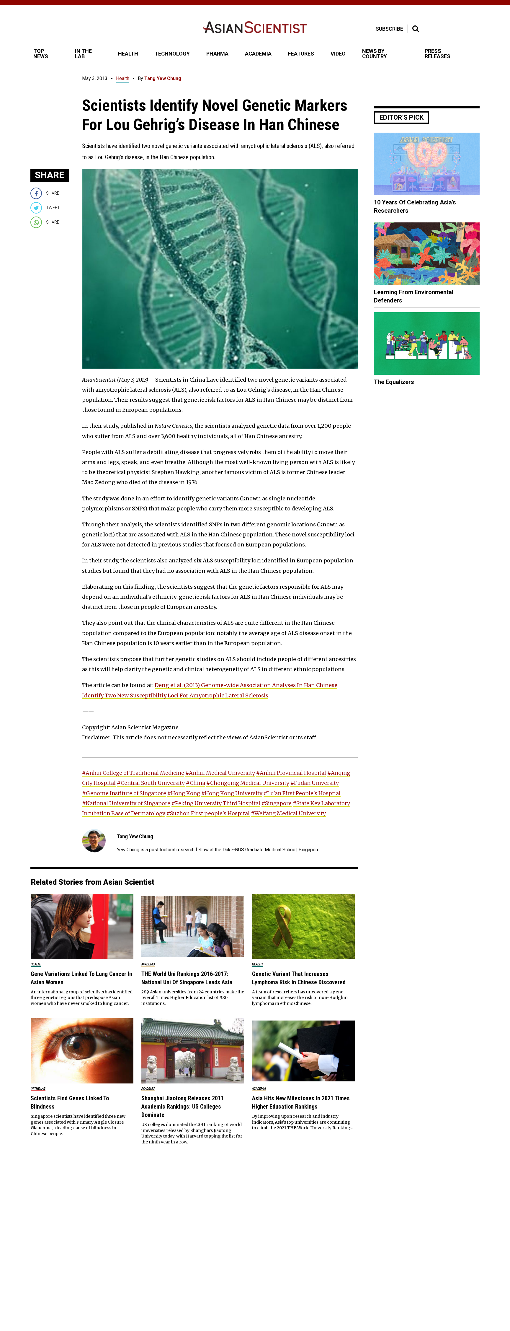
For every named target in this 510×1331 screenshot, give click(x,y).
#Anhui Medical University (220, 772)
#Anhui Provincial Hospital (291, 772)
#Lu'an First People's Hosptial (302, 793)
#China (195, 783)
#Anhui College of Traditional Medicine (133, 772)
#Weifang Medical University (288, 813)
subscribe (389, 29)
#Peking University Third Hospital (215, 803)
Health (122, 78)
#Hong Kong (183, 793)
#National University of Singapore (126, 803)
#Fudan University (314, 783)
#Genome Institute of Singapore (124, 793)
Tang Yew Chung (162, 78)
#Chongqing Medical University (247, 783)
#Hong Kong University (231, 793)
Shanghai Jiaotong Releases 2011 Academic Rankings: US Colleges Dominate (182, 1106)
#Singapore (276, 803)
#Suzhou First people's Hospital (208, 813)
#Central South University (151, 783)
